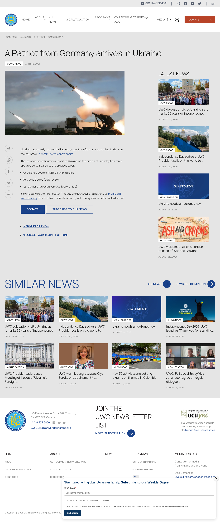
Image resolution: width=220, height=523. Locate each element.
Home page (11, 37)
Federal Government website (55, 154)
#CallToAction (78, 19)
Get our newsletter (18, 469)
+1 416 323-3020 (40, 422)
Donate (194, 19)
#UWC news (13, 63)
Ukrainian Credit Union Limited (199, 430)
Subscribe (72, 513)
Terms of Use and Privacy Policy (118, 506)
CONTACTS (11, 477)
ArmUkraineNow (37, 226)
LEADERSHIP (57, 477)
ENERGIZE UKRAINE (143, 469)
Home (26, 19)
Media (161, 19)
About (9, 461)
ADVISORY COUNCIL (61, 469)
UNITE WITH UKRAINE (144, 461)
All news (25, 37)
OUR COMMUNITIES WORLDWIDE (68, 461)
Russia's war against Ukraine (46, 235)
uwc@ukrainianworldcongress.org (51, 428)
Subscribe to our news (69, 209)
